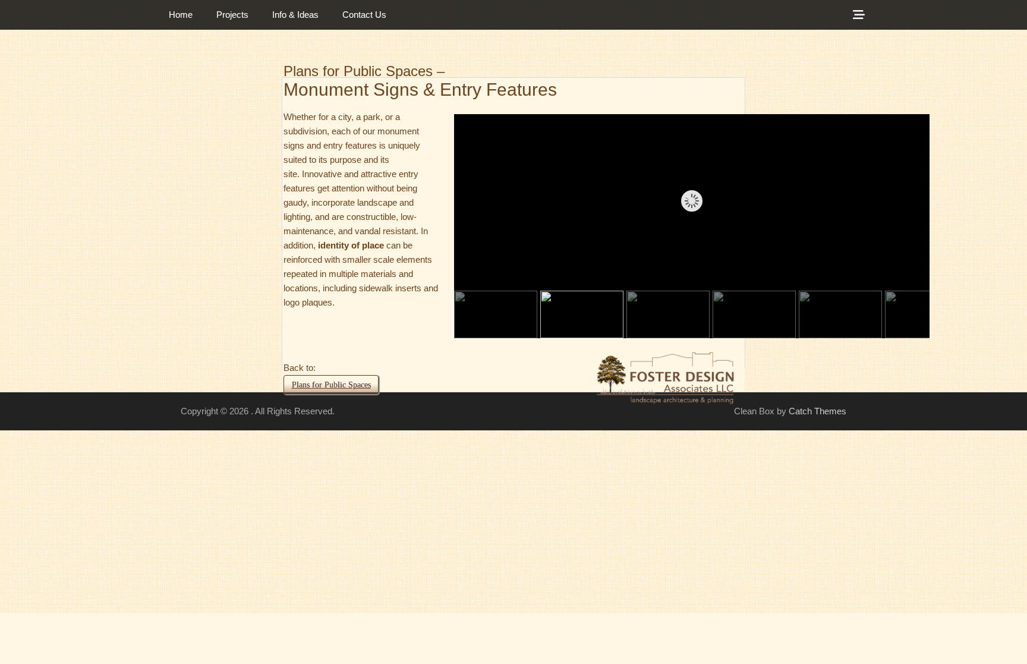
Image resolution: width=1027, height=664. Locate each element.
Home (181, 15)
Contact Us (364, 15)
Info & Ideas (295, 15)
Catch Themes (817, 411)
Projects (232, 15)
